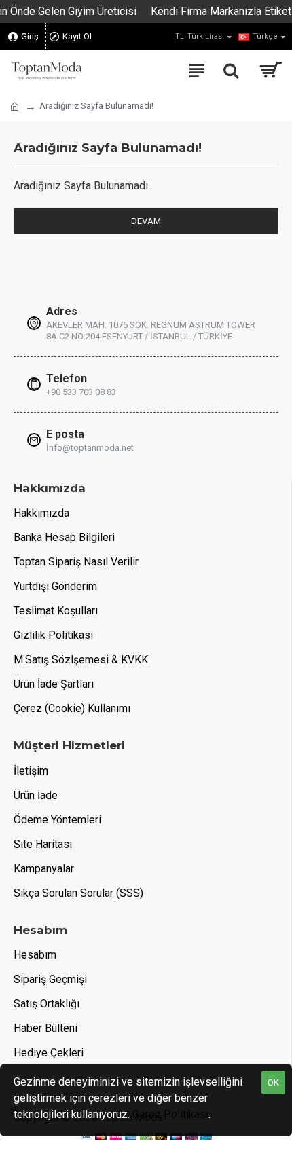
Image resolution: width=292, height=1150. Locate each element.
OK (273, 1082)
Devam (146, 221)
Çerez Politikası (170, 1114)
